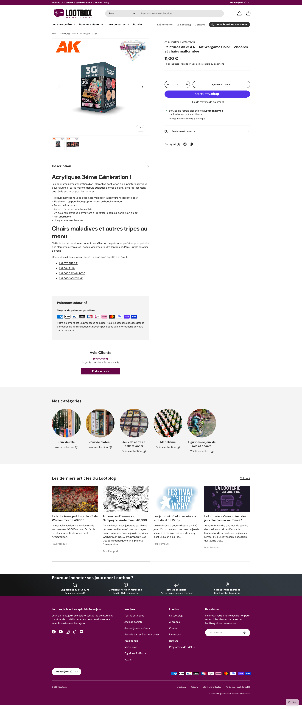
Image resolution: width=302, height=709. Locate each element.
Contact (200, 24)
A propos (174, 622)
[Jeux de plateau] (100, 423)
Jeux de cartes (116, 24)
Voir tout (245, 478)
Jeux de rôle (66, 442)
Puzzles (138, 24)
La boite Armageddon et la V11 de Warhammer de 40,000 (75, 518)
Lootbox (62, 687)
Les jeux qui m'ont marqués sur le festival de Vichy (175, 518)
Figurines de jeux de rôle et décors (202, 444)
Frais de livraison (188, 63)
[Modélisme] (168, 423)
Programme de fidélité (182, 647)
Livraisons (175, 634)
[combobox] (164, 13)
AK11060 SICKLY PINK (71, 278)
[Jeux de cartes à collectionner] (134, 423)
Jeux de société (62, 24)
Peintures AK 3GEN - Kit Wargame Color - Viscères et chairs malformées (80, 34)
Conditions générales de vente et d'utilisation (230, 693)
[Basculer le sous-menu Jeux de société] (74, 24)
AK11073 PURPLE (68, 263)
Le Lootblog (183, 24)
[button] (248, 13)
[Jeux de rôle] (66, 423)
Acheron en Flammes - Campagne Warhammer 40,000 (125, 518)
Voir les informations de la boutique (187, 118)
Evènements (165, 24)
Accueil (55, 34)
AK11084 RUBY (67, 268)
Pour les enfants (89, 24)
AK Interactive (172, 41)
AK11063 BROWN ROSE (72, 273)
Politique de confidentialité (238, 687)
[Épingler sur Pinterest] (191, 144)
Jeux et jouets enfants (137, 628)
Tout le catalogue (134, 615)
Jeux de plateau (100, 442)
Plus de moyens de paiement (207, 102)
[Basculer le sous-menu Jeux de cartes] (128, 24)
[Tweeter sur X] (179, 144)
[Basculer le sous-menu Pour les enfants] (102, 24)
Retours (173, 640)
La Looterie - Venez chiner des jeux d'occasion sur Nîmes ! (225, 518)
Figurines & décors (135, 653)
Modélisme (168, 442)
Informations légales (212, 687)
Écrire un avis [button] (100, 371)
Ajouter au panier (221, 84)
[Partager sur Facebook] (185, 144)
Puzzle (127, 659)
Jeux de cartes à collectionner (134, 444)
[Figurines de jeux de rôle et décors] (201, 423)
